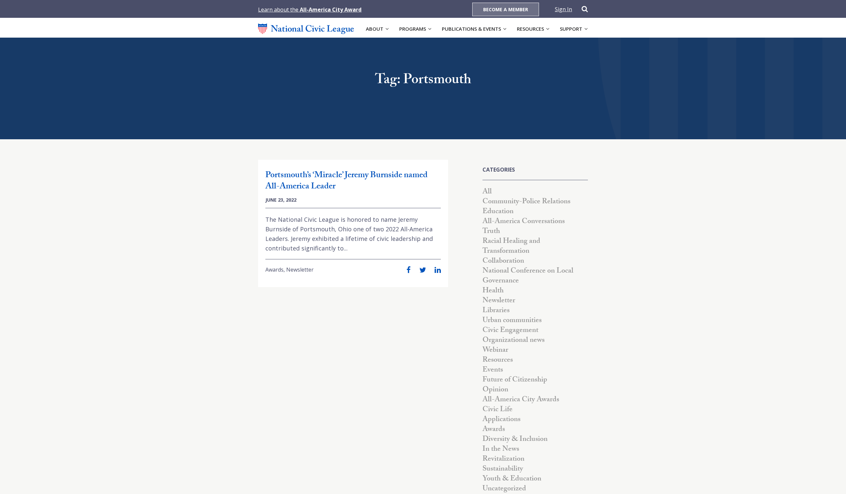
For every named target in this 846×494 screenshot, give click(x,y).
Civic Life (497, 410)
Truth (491, 232)
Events (492, 370)
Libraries (496, 311)
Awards (274, 269)
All (487, 192)
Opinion (495, 390)
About (374, 28)
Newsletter (300, 269)
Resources (530, 28)
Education (498, 212)
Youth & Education (511, 479)
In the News (500, 450)
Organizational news (513, 341)
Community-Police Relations (526, 202)
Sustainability (502, 469)
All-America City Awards (520, 400)
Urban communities (512, 321)
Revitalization (503, 459)
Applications (501, 420)
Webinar (495, 351)
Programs (412, 28)
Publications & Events (471, 28)
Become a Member (505, 9)
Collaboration (503, 261)
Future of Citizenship (514, 380)
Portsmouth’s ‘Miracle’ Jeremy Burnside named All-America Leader (346, 181)
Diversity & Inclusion (515, 440)
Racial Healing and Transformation (511, 247)
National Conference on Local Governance (527, 276)
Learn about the (310, 9)
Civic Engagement (510, 331)
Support (571, 28)
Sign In (563, 9)
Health (493, 291)
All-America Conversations (523, 222)
